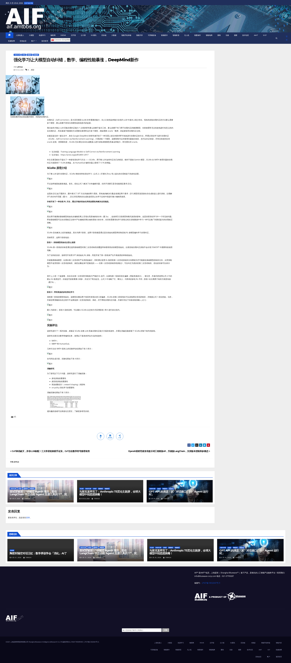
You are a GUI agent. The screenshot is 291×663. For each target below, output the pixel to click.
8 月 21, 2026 (16, 557)
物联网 (53, 35)
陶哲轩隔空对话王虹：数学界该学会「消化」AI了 (38, 553)
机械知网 (11, 41)
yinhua (20, 67)
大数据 (113, 35)
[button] (276, 38)
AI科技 (23, 55)
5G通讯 (94, 35)
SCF (265, 35)
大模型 (31, 35)
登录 (287, 38)
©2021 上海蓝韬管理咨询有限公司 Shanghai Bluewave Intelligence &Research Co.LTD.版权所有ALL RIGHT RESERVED (44, 642)
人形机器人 (20, 35)
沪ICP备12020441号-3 (91, 642)
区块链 (104, 35)
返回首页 (44, 41)
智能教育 (36, 55)
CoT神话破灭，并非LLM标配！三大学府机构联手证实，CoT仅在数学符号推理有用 (50, 451)
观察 (235, 35)
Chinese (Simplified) (62, 40)
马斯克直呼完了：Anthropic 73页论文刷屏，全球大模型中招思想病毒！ (109, 493)
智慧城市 (197, 35)
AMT (256, 35)
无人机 (186, 35)
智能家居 (176, 35)
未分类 (81, 488)
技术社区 (245, 35)
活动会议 (23, 41)
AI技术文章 (17, 55)
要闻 (219, 35)
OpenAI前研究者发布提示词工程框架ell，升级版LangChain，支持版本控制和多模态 (168, 451)
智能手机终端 (126, 35)
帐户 (33, 41)
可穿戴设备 (152, 35)
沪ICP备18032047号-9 (211, 583)
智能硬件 (164, 35)
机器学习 (42, 35)
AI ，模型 (31, 70)
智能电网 (209, 35)
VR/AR (63, 35)
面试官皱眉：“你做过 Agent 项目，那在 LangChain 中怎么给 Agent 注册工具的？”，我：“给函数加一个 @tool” (39, 494)
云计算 (83, 35)
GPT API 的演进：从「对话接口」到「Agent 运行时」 (178, 493)
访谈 (227, 35)
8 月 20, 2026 (156, 557)
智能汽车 (139, 35)
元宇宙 (73, 35)
